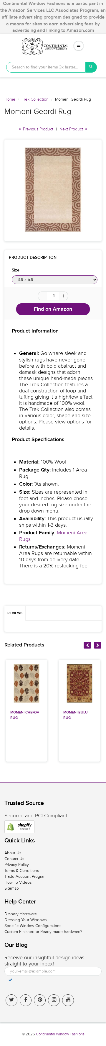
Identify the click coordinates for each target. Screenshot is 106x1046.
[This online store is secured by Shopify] (19, 826)
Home (9, 99)
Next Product (71, 129)
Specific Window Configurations (32, 925)
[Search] (91, 67)
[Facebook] (26, 1000)
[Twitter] (11, 1000)
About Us (12, 852)
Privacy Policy (16, 864)
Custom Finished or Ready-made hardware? (43, 931)
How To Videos (18, 882)
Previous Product (37, 129)
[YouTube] (68, 1000)
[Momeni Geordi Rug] (53, 189)
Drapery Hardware (20, 913)
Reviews (14, 613)
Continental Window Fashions (60, 1034)
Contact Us (14, 858)
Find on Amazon (53, 309)
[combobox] (46, 67)
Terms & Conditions (21, 870)
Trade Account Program (25, 876)
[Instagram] (54, 1000)
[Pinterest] (40, 1000)
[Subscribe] (10, 980)
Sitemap (11, 888)
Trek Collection (35, 99)
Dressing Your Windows (25, 919)
